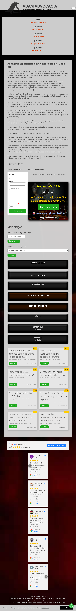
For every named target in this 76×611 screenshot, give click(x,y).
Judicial (48, 192)
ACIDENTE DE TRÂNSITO (38, 295)
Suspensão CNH (48, 186)
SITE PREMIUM (60, 603)
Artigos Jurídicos (38, 42)
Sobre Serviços (38, 28)
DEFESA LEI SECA (38, 263)
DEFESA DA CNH (38, 275)
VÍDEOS (38, 316)
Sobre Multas (38, 35)
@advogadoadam (38, 21)
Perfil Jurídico (38, 49)
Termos (30, 601)
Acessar (13, 363)
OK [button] (67, 608)
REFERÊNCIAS (38, 284)
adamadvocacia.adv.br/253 (49, 213)
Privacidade (38, 601)
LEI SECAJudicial (38, 338)
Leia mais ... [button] (45, 608)
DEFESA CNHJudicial (38, 328)
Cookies (45, 601)
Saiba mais (48, 207)
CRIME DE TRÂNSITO (38, 306)
